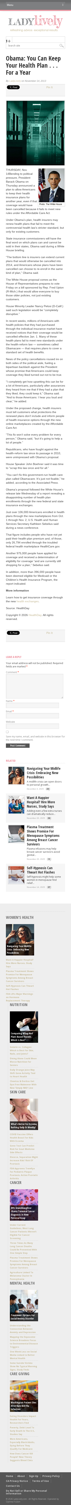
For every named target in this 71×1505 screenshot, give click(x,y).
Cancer (15, 1182)
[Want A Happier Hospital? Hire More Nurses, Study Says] (16, 812)
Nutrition (18, 1004)
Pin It (49, 87)
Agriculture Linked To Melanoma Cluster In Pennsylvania (21, 1275)
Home (9, 1476)
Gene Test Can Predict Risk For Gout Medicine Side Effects (22, 1149)
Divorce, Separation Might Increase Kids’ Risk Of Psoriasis (24, 1160)
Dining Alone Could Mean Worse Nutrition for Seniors (23, 1061)
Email (10, 711)
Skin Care (18, 1092)
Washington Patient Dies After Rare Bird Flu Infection (23, 1406)
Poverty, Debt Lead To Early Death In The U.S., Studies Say (22, 1431)
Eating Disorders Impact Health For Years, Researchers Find (23, 1419)
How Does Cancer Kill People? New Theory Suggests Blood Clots (21, 1457)
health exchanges (28, 601)
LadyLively (15, 81)
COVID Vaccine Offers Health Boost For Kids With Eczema (21, 1137)
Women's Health (20, 917)
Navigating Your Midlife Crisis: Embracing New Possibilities (44, 772)
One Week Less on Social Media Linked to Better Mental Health (23, 1355)
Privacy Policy (51, 1476)
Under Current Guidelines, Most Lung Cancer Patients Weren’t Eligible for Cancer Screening (23, 1232)
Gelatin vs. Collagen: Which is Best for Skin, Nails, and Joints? (22, 1050)
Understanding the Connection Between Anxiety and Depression (23, 1329)
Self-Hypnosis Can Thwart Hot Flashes (41, 870)
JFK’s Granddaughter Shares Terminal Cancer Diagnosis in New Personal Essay (23, 1213)
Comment (12, 672)
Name (10, 701)
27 (49, 887)
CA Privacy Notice (17, 1481)
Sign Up (33, 1476)
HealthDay (35, 615)
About (21, 1476)
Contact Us (13, 1486)
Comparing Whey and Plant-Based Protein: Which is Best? (22, 1037)
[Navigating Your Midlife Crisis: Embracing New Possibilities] (16, 783)
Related (11, 761)
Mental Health (22, 1283)
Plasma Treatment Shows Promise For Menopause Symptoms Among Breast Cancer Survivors (43, 835)
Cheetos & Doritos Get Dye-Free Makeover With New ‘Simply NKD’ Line (23, 1084)
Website (10, 721)
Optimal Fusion (13, 1501)
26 (49, 818)
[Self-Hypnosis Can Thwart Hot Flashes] (16, 882)
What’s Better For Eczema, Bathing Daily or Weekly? (24, 1125)
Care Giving (19, 1373)
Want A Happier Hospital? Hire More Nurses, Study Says (41, 801)
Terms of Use (40, 1481)
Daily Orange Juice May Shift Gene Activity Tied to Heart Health (22, 1073)
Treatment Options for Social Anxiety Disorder (23, 1317)
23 (48, 789)
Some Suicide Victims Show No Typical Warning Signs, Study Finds (23, 1366)
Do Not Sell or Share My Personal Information (26, 1492)
